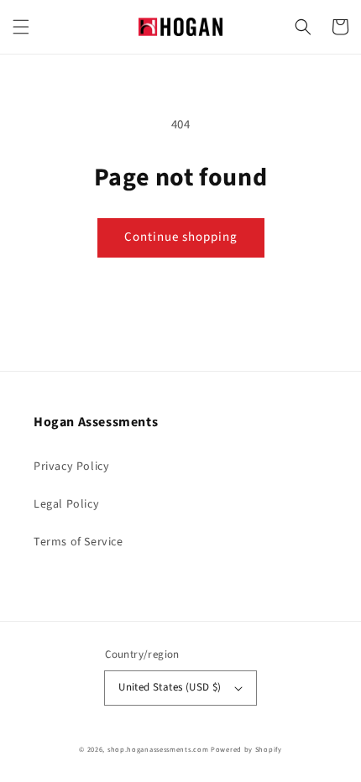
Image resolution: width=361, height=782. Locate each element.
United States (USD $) (169, 687)
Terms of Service (78, 542)
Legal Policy (66, 504)
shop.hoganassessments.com (158, 749)
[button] (21, 26)
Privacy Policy (71, 466)
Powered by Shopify (246, 749)
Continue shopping (181, 237)
